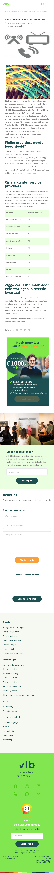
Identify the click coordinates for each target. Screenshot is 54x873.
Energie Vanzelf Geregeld (13, 627)
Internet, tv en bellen (12, 717)
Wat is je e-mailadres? (11, 523)
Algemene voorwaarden (11, 856)
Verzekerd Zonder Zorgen (13, 665)
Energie (6, 622)
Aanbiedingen (9, 739)
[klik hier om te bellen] (15, 794)
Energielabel (8, 649)
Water (5, 701)
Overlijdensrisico (10, 677)
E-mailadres (11, 470)
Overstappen (8, 735)
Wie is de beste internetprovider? (34, 11)
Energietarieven (10, 636)
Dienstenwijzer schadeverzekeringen (18, 695)
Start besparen (27, 399)
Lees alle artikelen (27, 598)
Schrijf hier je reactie (10, 532)
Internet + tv (8, 731)
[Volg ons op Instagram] (27, 786)
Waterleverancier (10, 711)
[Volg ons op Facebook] (15, 786)
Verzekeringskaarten (12, 686)
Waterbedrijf (8, 706)
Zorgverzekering (10, 682)
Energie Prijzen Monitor (13, 653)
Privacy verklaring (9, 858)
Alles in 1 (6, 726)
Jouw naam (8, 514)
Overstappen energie (12, 640)
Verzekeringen (9, 659)
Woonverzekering (10, 673)
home (5, 11)
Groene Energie (9, 644)
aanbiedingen (30, 173)
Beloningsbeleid (10, 690)
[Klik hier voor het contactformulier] (38, 794)
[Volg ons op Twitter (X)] (38, 786)
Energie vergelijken (11, 631)
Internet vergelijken (11, 722)
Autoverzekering (10, 669)
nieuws (14, 11)
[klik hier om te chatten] (27, 794)
